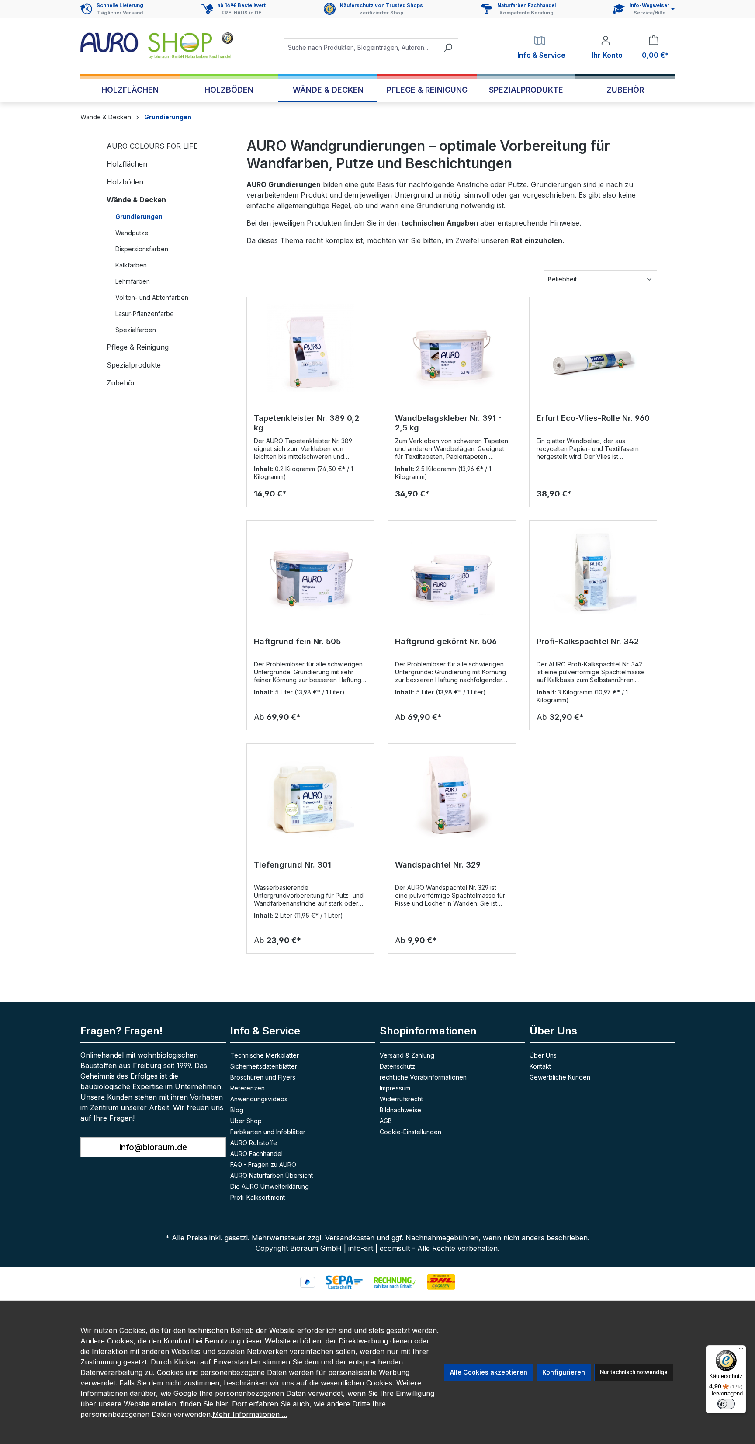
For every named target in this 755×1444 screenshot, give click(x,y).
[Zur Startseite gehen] (156, 45)
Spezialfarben (135, 329)
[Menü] (741, 1350)
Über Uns (543, 1055)
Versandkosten (349, 1237)
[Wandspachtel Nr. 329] (451, 794)
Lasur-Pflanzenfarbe (144, 313)
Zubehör (121, 382)
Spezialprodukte (134, 365)
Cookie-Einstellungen (410, 1131)
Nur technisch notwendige (634, 1372)
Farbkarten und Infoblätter (267, 1131)
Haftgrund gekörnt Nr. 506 (446, 641)
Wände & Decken (136, 199)
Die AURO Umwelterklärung (269, 1186)
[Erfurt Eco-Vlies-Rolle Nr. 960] (593, 348)
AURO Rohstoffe (253, 1142)
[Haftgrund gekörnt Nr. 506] (451, 571)
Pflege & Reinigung (138, 347)
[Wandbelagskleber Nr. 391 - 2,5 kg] (451, 348)
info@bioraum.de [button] (153, 1147)
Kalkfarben (131, 265)
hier (221, 1403)
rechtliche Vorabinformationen (423, 1077)
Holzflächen (127, 164)
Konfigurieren (563, 1372)
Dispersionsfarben (141, 249)
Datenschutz (398, 1066)
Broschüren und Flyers (262, 1077)
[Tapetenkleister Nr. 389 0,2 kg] (310, 348)
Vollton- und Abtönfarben (151, 297)
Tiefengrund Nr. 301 (292, 864)
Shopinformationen (428, 1030)
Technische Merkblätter (264, 1055)
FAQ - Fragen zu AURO (263, 1164)
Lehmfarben (132, 281)
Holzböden (125, 181)
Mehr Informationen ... (249, 1414)
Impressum (395, 1088)
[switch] (726, 1404)
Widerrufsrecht (401, 1099)
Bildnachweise (400, 1110)
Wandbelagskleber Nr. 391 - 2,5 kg (448, 422)
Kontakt (540, 1066)
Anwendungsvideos (258, 1099)
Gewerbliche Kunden (560, 1077)
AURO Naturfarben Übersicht (271, 1175)
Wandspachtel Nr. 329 (438, 864)
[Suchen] (448, 47)
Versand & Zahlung (407, 1055)
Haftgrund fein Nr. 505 (297, 641)
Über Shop (246, 1121)
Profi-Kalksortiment (257, 1197)
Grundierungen (139, 216)
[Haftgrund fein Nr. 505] (310, 571)
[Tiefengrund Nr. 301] (310, 794)
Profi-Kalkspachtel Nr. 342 (588, 641)
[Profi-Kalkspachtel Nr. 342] (593, 571)
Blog (236, 1110)
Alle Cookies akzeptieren (488, 1372)
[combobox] (361, 47)
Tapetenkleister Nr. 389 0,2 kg (306, 422)
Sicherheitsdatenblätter (263, 1066)
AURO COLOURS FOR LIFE (152, 146)
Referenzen (247, 1088)
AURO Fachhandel (256, 1153)
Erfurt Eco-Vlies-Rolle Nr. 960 (593, 418)
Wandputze (132, 232)
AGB (386, 1121)
